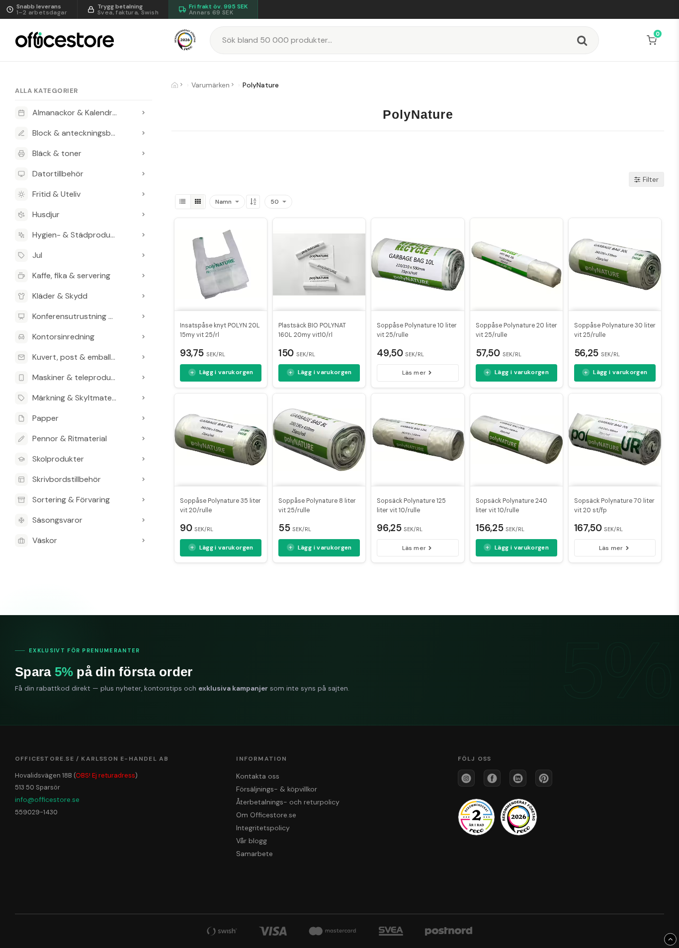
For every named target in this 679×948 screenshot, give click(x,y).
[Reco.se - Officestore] (185, 40)
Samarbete (254, 853)
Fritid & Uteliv (56, 194)
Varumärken (210, 84)
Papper (45, 418)
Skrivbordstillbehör (66, 479)
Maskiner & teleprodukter (79, 377)
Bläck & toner (57, 153)
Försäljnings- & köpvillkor (276, 789)
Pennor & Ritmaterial (69, 438)
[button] (653, 40)
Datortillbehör (58, 173)
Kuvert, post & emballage (78, 357)
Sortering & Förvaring (71, 499)
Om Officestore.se (266, 814)
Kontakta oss (257, 776)
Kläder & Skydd (59, 296)
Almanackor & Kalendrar (76, 112)
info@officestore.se (47, 799)
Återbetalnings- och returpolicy (288, 801)
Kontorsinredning (63, 336)
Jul (37, 255)
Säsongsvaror (57, 520)
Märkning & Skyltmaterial (77, 398)
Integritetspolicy (263, 827)
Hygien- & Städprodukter (78, 235)
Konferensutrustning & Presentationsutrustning (83, 316)
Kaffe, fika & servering (71, 275)
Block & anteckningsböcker (81, 133)
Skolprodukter (58, 459)
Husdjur (46, 214)
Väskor (44, 540)
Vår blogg (251, 840)
